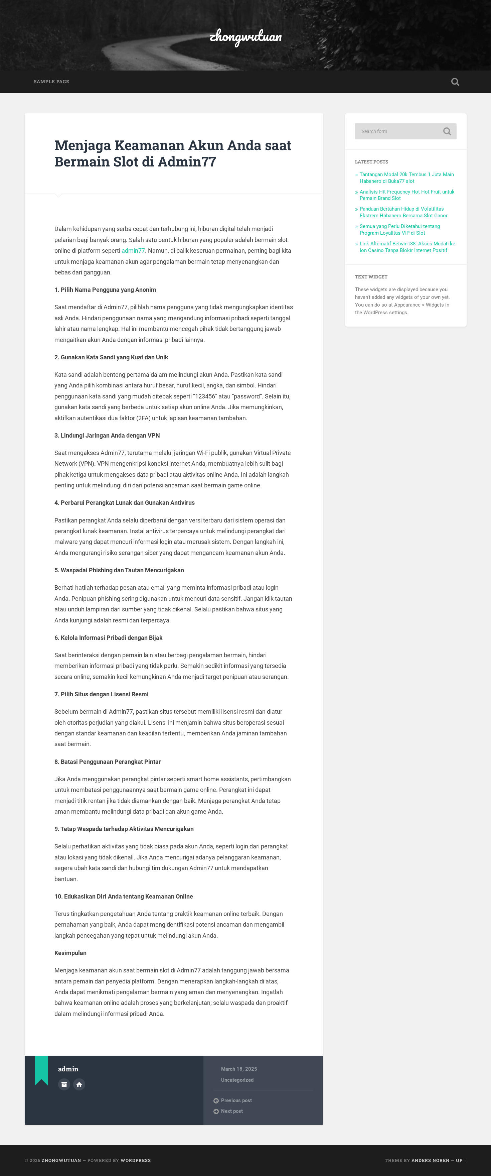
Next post (232, 1111)
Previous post (236, 1100)
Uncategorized (237, 1080)
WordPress (136, 1160)
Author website (79, 1084)
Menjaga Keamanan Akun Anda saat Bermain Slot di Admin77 (173, 153)
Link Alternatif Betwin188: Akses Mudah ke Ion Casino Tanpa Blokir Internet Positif (407, 247)
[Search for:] (406, 131)
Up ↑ (461, 1160)
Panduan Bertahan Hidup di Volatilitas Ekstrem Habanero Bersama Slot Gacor (404, 212)
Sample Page (51, 82)
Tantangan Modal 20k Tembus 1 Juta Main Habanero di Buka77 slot (407, 177)
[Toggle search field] (455, 82)
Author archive (64, 1084)
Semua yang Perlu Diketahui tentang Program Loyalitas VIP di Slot (400, 229)
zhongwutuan (245, 35)
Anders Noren (431, 1160)
